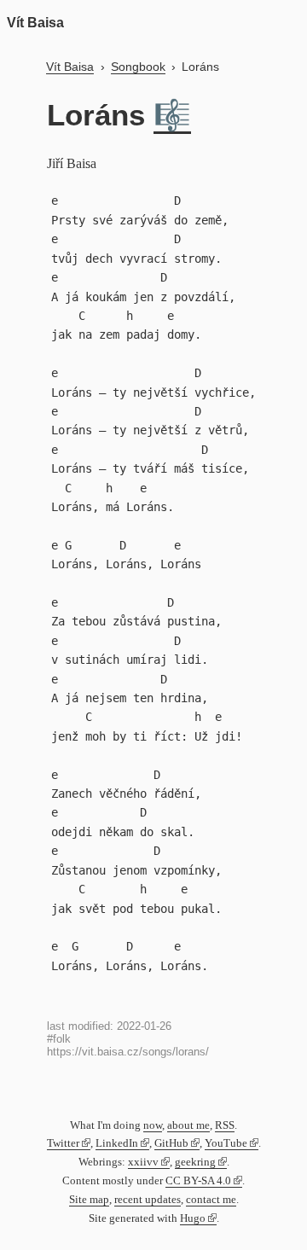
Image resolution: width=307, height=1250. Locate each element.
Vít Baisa (35, 22)
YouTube (226, 1143)
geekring (195, 1162)
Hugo (193, 1218)
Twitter (63, 1143)
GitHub (171, 1143)
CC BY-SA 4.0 (198, 1181)
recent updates (147, 1200)
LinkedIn (117, 1143)
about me (188, 1125)
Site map (89, 1200)
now (152, 1125)
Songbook (138, 66)
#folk (59, 1038)
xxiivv (143, 1162)
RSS (225, 1125)
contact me (211, 1200)
